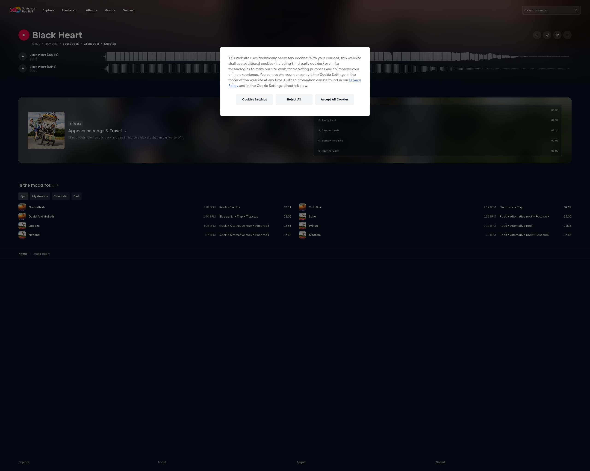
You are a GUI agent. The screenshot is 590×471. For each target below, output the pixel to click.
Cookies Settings (254, 99)
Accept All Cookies (334, 99)
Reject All (294, 99)
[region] (295, 81)
